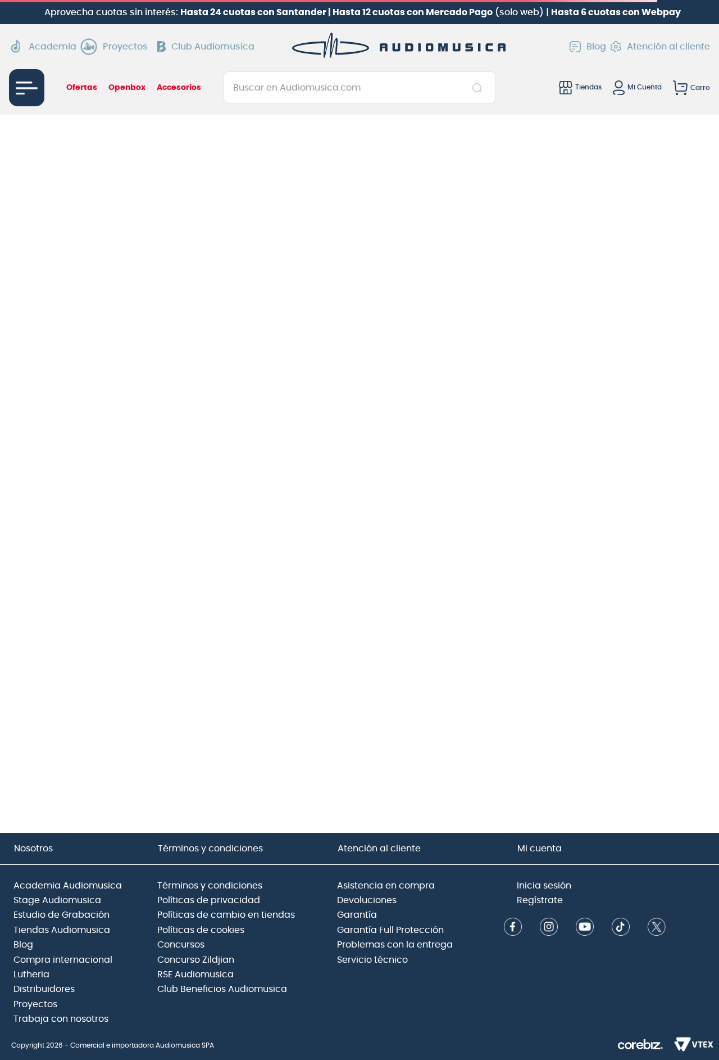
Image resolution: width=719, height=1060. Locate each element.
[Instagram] (549, 928)
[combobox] (360, 87)
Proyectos (125, 46)
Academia (52, 46)
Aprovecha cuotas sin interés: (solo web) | (362, 12)
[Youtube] (585, 928)
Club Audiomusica (212, 46)
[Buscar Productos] (479, 87)
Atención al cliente (668, 46)
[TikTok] (621, 928)
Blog (596, 46)
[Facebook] (513, 928)
